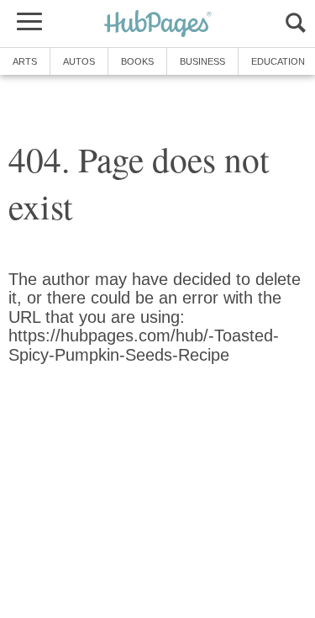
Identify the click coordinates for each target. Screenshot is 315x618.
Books (137, 61)
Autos (79, 61)
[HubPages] (158, 25)
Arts (25, 61)
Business (202, 61)
